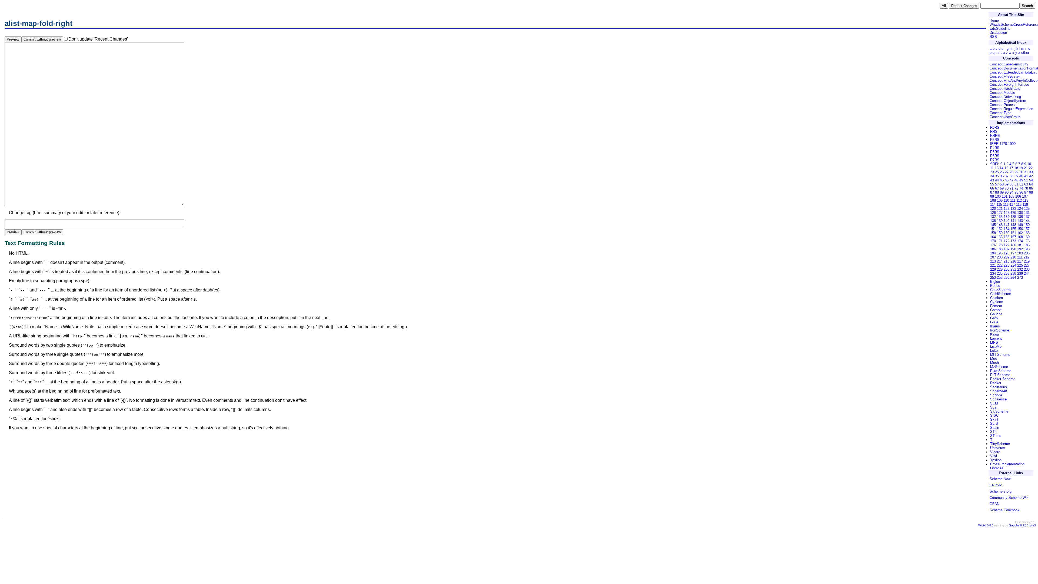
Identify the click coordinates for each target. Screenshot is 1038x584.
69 (1002, 188)
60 (1011, 184)
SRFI (994, 164)
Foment (996, 306)
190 (1013, 249)
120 (993, 209)
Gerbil (994, 318)
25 (997, 172)
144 (1027, 221)
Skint (994, 419)
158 (993, 233)
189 (1006, 249)
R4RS (994, 148)
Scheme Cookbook (1004, 510)
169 (1027, 237)
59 (1007, 184)
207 (993, 257)
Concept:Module (1002, 93)
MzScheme (999, 367)
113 (1025, 200)
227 (1027, 265)
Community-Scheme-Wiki (1009, 498)
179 (1006, 245)
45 (1002, 180)
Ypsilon (996, 460)
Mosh (994, 363)
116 (1006, 205)
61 (1016, 184)
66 (992, 188)
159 (1000, 233)
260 (1006, 278)
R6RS (994, 156)
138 (993, 221)
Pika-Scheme (1000, 371)
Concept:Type (1000, 113)
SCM (994, 403)
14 (1001, 168)
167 (1013, 237)
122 (1006, 209)
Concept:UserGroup (1005, 117)
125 (1027, 209)
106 (1018, 196)
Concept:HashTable (1005, 89)
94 (1011, 192)
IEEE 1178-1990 (1003, 144)
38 (1011, 176)
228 (993, 269)
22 (1031, 168)
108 (993, 200)
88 (997, 192)
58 (1002, 184)
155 (1013, 229)
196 (1006, 253)
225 (1020, 265)
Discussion (998, 33)
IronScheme (999, 330)
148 (1013, 225)
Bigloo (995, 282)
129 (1013, 213)
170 (993, 241)
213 (993, 261)
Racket (995, 383)
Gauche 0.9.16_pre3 (1022, 525)
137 (1027, 217)
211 (1020, 257)
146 (1000, 225)
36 (1002, 176)
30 (1021, 172)
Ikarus (995, 326)
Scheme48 (998, 391)
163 (1027, 233)
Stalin (994, 428)
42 (1031, 176)
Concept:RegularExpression (1011, 109)
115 (999, 205)
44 (997, 180)
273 (1020, 278)
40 (1021, 176)
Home (994, 20)
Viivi (993, 456)
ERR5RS (997, 485)
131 (1027, 213)
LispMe (996, 346)
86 (1031, 188)
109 (1000, 200)
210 (1013, 257)
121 (1000, 209)
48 (1016, 180)
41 (1026, 176)
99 (992, 196)
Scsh (994, 407)
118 (1019, 205)
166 (1006, 237)
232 (1020, 269)
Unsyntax (997, 448)
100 (998, 196)
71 (1011, 188)
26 (1002, 172)
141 (1013, 221)
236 (1006, 273)
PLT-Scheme (1000, 375)
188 (1000, 249)
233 (1027, 269)
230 (1006, 269)
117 (1012, 205)
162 (1020, 233)
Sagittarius (998, 387)
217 (1020, 261)
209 (1006, 257)
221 (993, 265)
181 (1020, 245)
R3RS (994, 140)
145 (993, 225)
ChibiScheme (1000, 294)
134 (1006, 217)
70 (1007, 188)
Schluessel (998, 399)
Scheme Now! (1001, 479)
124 (1020, 209)
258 (1000, 278)
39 (1016, 176)
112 (1019, 200)
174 (1020, 241)
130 (1020, 213)
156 (1020, 229)
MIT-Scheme (1000, 355)
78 (1026, 188)
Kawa (994, 334)
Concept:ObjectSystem (1008, 101)
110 (1006, 200)
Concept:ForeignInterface (1009, 84)
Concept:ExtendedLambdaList (1013, 72)
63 (1026, 184)
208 (1000, 257)
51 (1026, 180)
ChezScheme (1000, 290)
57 (997, 184)
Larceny (996, 338)
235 (1000, 273)
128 (1006, 213)
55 (992, 184)
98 (1031, 192)
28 (1011, 172)
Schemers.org (1001, 491)
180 (1013, 245)
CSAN (994, 504)
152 (1000, 229)
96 (1021, 192)
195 (1000, 253)
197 (1013, 253)
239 (1020, 273)
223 (1006, 265)
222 (1000, 265)
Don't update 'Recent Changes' (98, 39)
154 (1006, 229)
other (1025, 53)
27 (1007, 172)
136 (1020, 217)
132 (993, 217)
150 (1027, 225)
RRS (993, 132)
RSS (993, 37)
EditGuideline (1000, 28)
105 (1011, 196)
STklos (995, 436)
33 (1031, 172)
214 (1000, 261)
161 (1013, 233)
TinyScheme (1000, 444)
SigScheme (999, 411)
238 (1013, 273)
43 (992, 180)
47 (1011, 180)
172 (1006, 241)
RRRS (995, 136)
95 (1016, 192)
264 (1013, 278)
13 (997, 168)
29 (1016, 172)
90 (1007, 192)
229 (1000, 269)
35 (997, 176)
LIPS (994, 342)
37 (1007, 176)
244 (1027, 273)
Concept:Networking (1005, 97)
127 (1000, 213)
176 (993, 245)
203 (1020, 253)
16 (1006, 168)
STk (993, 432)
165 (1000, 237)
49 (1021, 180)
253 (993, 278)
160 (1006, 233)
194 (993, 253)
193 (1027, 249)
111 (1012, 200)
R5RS (994, 152)
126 (993, 213)
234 (993, 273)
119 (1025, 205)
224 (1013, 265)
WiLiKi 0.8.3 (985, 525)
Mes (993, 359)
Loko (994, 351)
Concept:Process (1003, 105)
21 (1026, 168)
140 (1006, 221)
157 (1027, 229)
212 (1026, 257)
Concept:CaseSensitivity (1009, 64)
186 (993, 249)
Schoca (996, 395)
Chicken (996, 298)
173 (1013, 241)
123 (1013, 209)
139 (1000, 221)
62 (1021, 184)
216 (1013, 261)
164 (993, 237)
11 (992, 168)
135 (1013, 217)
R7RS (994, 160)
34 (992, 176)
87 (992, 192)
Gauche (996, 314)
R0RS (994, 127)
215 (1006, 261)
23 (992, 172)
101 (1004, 196)
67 (997, 188)
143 (1020, 221)
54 (1031, 180)
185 (1027, 245)
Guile (994, 322)
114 (993, 205)
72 (1016, 188)
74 (1021, 188)
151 (993, 229)
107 (1025, 196)
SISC (994, 415)
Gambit (996, 310)
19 (1021, 168)
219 (1027, 261)
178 (1000, 245)
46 (1007, 180)
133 (1000, 217)
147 (1006, 225)
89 (1002, 192)
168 (1020, 237)
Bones (995, 286)
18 (1016, 168)
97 (1026, 192)
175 (1027, 241)
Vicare (995, 452)
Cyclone (996, 302)
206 (1027, 253)
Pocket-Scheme (1002, 379)
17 (1011, 168)
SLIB (994, 424)
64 (1031, 184)
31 (1026, 172)
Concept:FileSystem (1006, 76)
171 (1000, 241)
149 (1020, 225)
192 (1020, 249)
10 (1029, 164)
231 (1013, 269)
